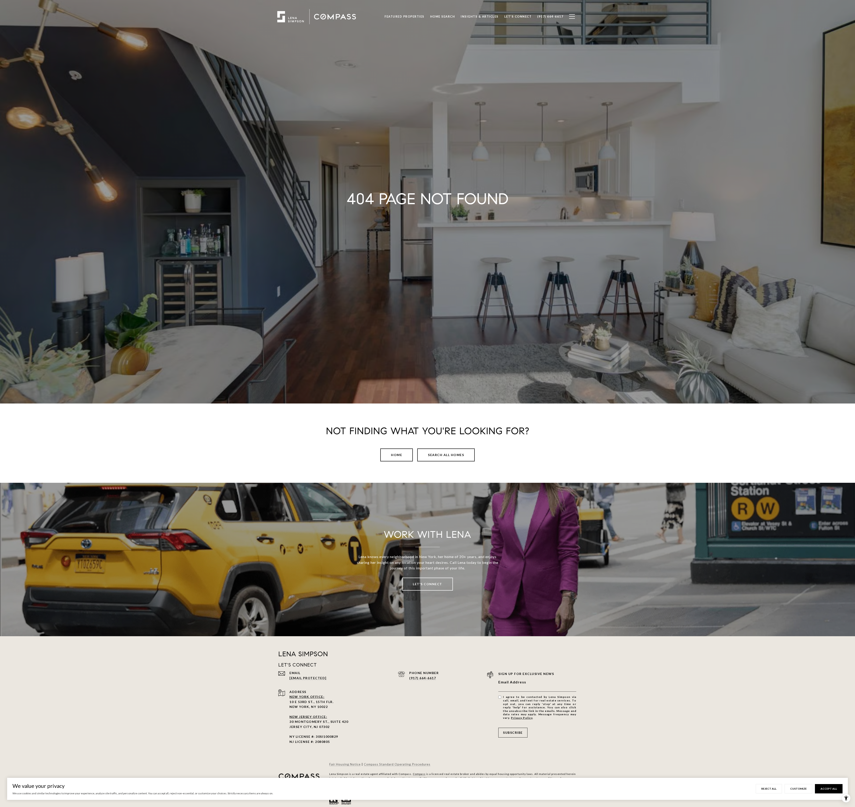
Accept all (828, 788)
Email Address (512, 682)
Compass (419, 774)
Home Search (442, 16)
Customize (798, 788)
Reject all (768, 788)
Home (396, 455)
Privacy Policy (521, 717)
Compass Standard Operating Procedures (397, 764)
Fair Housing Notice (345, 764)
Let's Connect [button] (427, 584)
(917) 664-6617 (422, 678)
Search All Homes (446, 455)
